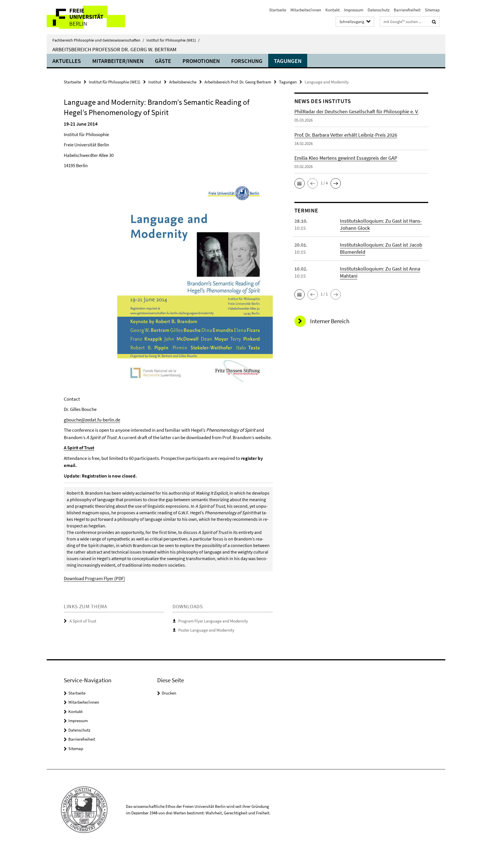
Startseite (277, 10)
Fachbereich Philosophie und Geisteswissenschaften (98, 40)
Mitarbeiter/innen (305, 10)
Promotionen (201, 60)
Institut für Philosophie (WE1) (173, 40)
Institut (154, 82)
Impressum (353, 10)
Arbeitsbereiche (182, 82)
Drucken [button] (169, 693)
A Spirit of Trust (79, 448)
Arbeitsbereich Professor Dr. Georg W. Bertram (114, 49)
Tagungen (288, 60)
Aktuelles (66, 60)
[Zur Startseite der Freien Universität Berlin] (94, 17)
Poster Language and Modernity (206, 630)
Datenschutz (379, 10)
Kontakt (332, 10)
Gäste (163, 60)
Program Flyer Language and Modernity (213, 621)
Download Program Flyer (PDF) (94, 578)
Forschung (247, 60)
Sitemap (432, 10)
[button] (299, 183)
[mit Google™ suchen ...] (434, 21)
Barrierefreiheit (407, 10)
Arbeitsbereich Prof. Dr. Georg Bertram (237, 82)
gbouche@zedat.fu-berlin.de (92, 420)
